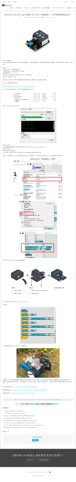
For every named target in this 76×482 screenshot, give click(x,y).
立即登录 (35, 440)
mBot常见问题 (46, 8)
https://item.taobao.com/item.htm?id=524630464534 (22, 393)
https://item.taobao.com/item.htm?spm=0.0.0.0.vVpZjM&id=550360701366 (29, 390)
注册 (42, 440)
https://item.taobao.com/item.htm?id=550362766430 (26, 386)
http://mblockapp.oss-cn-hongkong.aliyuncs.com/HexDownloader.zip (19, 86)
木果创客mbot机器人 (6, 5)
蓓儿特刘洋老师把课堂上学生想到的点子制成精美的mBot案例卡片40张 (20, 420)
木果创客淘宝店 (43, 460)
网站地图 (39, 472)
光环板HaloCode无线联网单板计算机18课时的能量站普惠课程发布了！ (20, 415)
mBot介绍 (18, 8)
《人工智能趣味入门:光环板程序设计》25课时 (14, 413)
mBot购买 (68, 8)
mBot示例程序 (42, 17)
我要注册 (9, 1)
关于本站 (65, 1)
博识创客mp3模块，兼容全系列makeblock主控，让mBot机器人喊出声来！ (21, 427)
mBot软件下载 (35, 8)
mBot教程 (26, 8)
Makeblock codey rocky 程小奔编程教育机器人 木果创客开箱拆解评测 (19, 422)
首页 (11, 8)
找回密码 (15, 1)
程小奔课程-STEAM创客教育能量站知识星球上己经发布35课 (18, 418)
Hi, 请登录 (3, 1)
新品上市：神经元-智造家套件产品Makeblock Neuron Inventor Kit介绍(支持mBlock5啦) (23, 425)
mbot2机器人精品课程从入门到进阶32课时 (13, 411)
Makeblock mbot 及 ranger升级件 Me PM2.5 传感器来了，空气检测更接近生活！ (38, 15)
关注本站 (72, 1)
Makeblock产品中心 (57, 8)
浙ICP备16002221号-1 (45, 472)
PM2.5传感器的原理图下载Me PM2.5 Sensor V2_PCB (15, 301)
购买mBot (30, 460)
